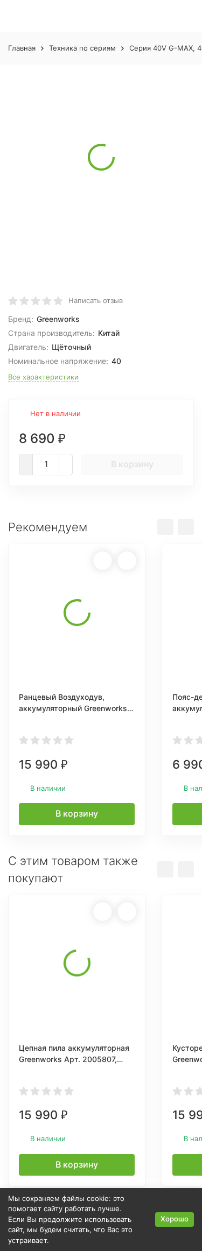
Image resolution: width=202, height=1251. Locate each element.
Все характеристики (43, 377)
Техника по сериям (82, 48)
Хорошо (175, 1218)
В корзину (132, 464)
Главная (22, 48)
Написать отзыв (95, 300)
